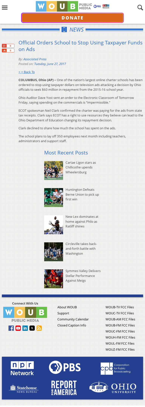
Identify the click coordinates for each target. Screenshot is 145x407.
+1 (4, 46)
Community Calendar (73, 319)
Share (4, 50)
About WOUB (67, 307)
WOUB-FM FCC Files (120, 325)
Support (63, 313)
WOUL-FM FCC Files (120, 343)
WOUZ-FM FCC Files (120, 349)
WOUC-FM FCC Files (120, 331)
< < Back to (27, 72)
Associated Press (34, 59)
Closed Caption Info (71, 325)
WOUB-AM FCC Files (120, 319)
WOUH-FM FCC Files (120, 337)
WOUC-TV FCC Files (120, 313)
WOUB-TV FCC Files (120, 307)
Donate (73, 18)
